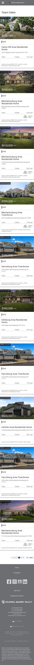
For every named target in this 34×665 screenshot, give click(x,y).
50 (27, 557)
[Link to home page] (17, 2)
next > (31, 557)
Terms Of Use (10, 631)
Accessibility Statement (14, 633)
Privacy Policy (22, 631)
